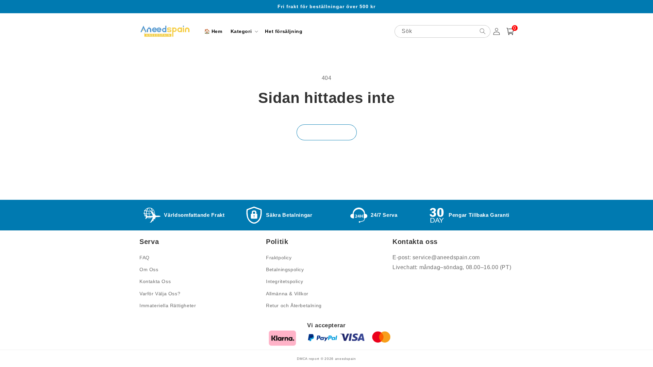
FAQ (144, 257)
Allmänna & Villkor (287, 293)
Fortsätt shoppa (327, 132)
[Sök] (482, 31)
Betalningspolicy (285, 269)
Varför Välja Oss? (159, 293)
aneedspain (345, 359)
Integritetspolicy (284, 281)
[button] (244, 31)
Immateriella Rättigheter (167, 305)
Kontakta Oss (155, 281)
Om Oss (148, 269)
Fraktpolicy (279, 257)
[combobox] (442, 31)
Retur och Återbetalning (294, 305)
